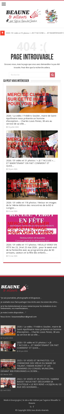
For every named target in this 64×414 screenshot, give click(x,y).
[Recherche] (52, 74)
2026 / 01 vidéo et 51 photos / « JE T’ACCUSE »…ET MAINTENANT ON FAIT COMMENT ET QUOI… (30, 163)
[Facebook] (33, 407)
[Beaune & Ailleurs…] (32, 15)
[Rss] (31, 407)
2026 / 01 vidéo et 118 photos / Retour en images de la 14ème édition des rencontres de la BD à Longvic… (31, 205)
